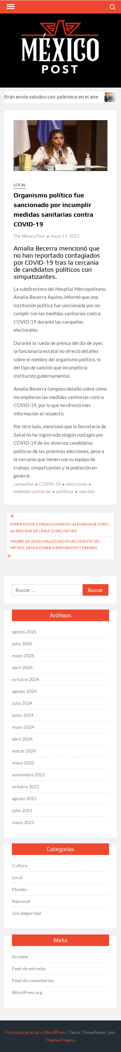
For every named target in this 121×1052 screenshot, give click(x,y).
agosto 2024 (24, 691)
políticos (65, 491)
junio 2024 (23, 715)
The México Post (29, 236)
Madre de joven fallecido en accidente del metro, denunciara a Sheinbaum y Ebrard (55, 544)
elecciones (76, 484)
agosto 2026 (24, 631)
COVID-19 (50, 484)
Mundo (19, 889)
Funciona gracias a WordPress (35, 1032)
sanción (87, 491)
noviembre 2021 (28, 774)
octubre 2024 (25, 679)
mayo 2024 (23, 727)
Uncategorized (26, 913)
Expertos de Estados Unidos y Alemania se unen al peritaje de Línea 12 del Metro (59, 527)
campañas (24, 484)
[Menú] (10, 6)
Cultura (19, 865)
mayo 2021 (23, 822)
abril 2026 (22, 667)
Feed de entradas (29, 968)
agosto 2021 (24, 798)
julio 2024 (22, 703)
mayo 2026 (23, 655)
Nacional (21, 901)
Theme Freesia (60, 1040)
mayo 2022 (23, 762)
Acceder (20, 956)
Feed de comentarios (33, 980)
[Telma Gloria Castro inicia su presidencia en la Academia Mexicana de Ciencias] (104, 97)
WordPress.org (27, 992)
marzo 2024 (24, 750)
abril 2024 (22, 739)
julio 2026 (22, 643)
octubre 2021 (25, 786)
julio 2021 (22, 810)
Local (20, 184)
